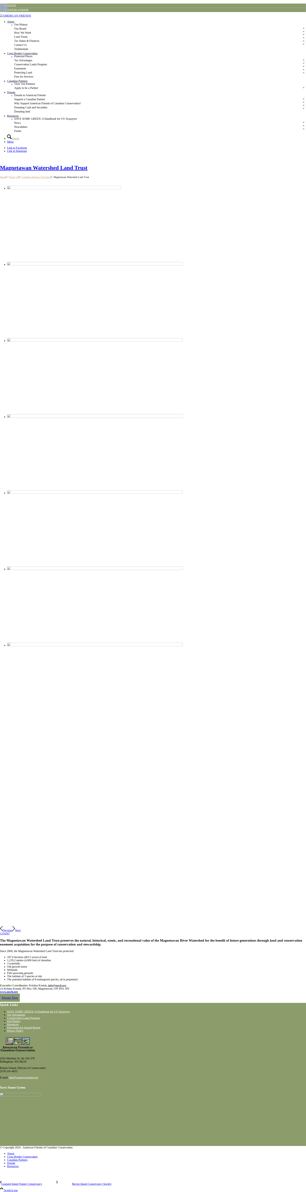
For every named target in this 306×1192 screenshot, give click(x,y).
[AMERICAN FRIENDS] (15, 15)
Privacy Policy (15, 1030)
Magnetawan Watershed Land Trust (43, 168)
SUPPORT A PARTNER (18, 10)
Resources (13, 1024)
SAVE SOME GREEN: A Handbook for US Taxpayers (38, 1011)
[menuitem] (156, 6)
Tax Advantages (16, 1014)
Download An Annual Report (23, 1027)
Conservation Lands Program (23, 1018)
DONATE (11, 5)
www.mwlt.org (9, 991)
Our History (14, 1021)
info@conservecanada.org (23, 1077)
